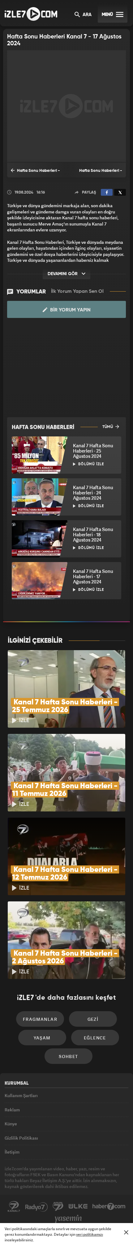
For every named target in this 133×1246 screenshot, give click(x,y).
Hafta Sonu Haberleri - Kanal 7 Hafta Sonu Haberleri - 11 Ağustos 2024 (36, 173)
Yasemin (68, 1219)
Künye (11, 1124)
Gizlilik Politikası (21, 1138)
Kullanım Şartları (21, 1095)
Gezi (93, 1019)
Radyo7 (36, 1206)
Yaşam (42, 1038)
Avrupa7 (58, 1206)
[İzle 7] (31, 14)
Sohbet (68, 1056)
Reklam (12, 1110)
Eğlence (95, 1038)
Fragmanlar (40, 1019)
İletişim (12, 1152)
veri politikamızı (89, 1234)
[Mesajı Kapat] (126, 1232)
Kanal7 (13, 1206)
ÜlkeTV (78, 1206)
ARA (86, 15)
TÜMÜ (108, 427)
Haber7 (109, 1206)
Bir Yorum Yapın (70, 310)
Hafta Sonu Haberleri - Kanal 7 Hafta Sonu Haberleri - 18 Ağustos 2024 (96, 173)
